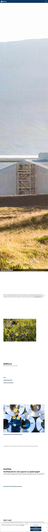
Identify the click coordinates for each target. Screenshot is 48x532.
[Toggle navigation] (46, 1)
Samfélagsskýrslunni (37, 296)
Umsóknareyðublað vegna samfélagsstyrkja (12, 434)
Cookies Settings (35, 525)
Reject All (35, 527)
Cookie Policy (22, 525)
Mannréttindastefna (7, 380)
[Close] (46, 527)
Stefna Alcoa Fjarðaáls (8, 382)
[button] (47, 269)
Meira (4, 377)
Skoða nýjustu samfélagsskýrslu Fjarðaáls (12, 486)
